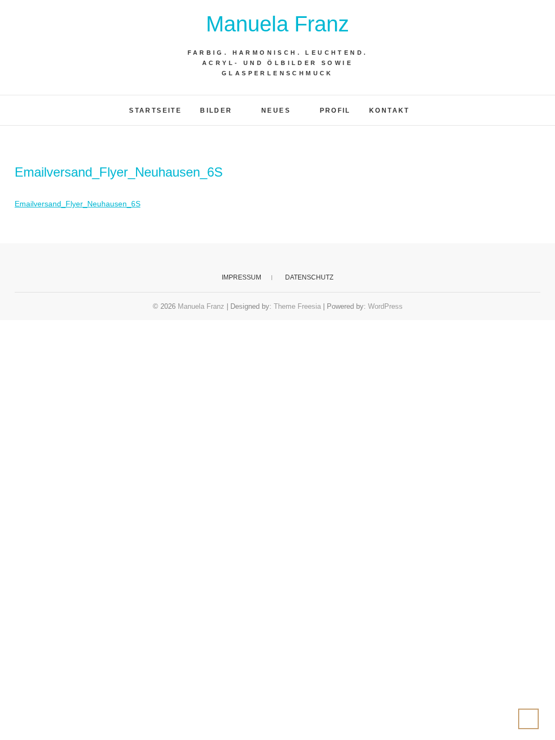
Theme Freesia (297, 306)
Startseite (155, 110)
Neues (276, 110)
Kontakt (389, 110)
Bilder (216, 110)
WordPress (385, 306)
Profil (335, 110)
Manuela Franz (277, 24)
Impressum (241, 277)
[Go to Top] (528, 719)
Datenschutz (309, 277)
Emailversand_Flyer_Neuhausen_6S (77, 203)
